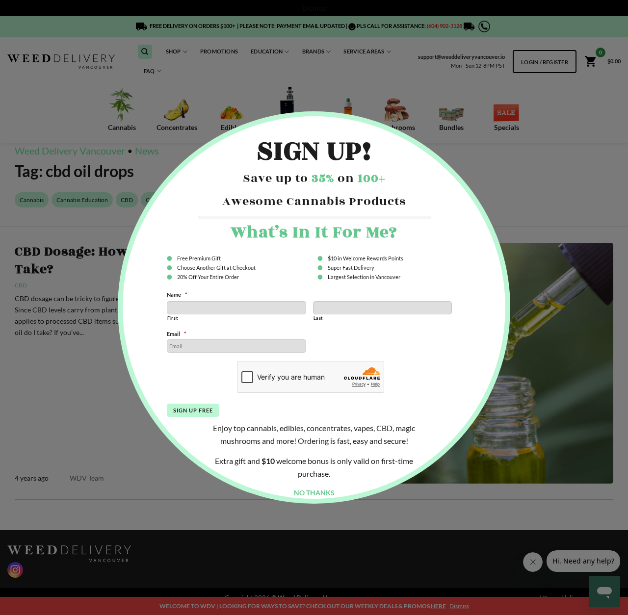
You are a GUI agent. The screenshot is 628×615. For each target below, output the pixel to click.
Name (177, 294)
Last (318, 318)
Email (176, 334)
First (172, 318)
